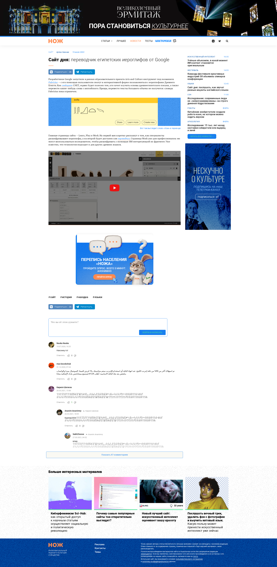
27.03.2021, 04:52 (80, 437)
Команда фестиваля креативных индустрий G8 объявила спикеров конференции (206, 76)
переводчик (124, 138)
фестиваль (193, 70)
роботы (191, 108)
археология (194, 122)
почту (195, 556)
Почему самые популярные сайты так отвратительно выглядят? (115, 517)
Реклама (99, 544)
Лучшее (121, 41)
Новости (135, 41)
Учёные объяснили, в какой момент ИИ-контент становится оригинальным (208, 63)
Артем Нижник (62, 52)
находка (83, 297)
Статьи (105, 41)
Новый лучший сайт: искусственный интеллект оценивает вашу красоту (160, 517)
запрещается (146, 554)
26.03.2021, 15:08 (64, 391)
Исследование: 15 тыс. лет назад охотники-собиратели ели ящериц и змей (206, 128)
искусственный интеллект (201, 57)
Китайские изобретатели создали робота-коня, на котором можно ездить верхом (206, 114)
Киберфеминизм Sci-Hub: (69, 522)
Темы (98, 552)
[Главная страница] (55, 41)
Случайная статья (174, 41)
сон (189, 95)
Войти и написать (152, 332)
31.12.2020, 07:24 (64, 367)
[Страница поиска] (227, 41)
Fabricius (53, 82)
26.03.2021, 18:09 (72, 414)
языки (98, 297)
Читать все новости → (202, 136)
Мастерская (163, 40)
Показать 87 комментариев (114, 455)
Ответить (61, 355)
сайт (50, 52)
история (67, 297)
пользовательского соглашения (189, 559)
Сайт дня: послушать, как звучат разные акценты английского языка (208, 88)
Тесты (149, 41)
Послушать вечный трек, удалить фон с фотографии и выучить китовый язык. (206, 522)
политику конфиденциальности (155, 562)
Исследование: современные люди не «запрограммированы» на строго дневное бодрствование (208, 101)
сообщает (67, 85)
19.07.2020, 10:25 (64, 347)
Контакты (100, 548)
